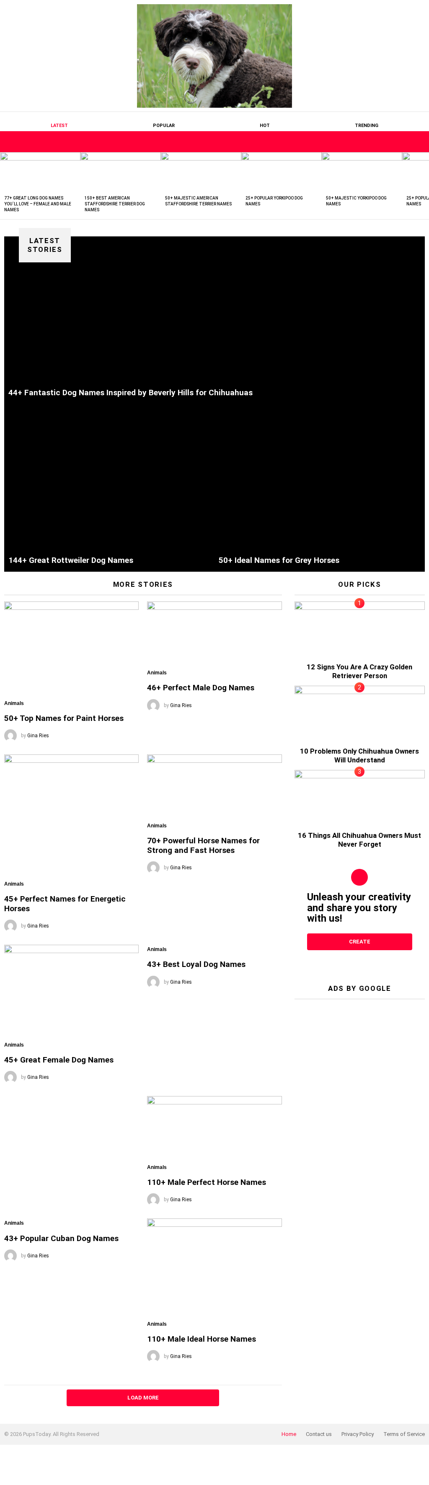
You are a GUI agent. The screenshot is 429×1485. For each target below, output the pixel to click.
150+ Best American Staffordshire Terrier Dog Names (115, 204)
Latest (59, 125)
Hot (265, 125)
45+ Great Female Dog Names (59, 1060)
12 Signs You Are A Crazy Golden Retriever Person (359, 671)
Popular (164, 125)
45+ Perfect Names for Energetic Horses (65, 903)
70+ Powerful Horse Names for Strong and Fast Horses (203, 845)
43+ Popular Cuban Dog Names (61, 1238)
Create (359, 941)
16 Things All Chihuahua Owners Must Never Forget (359, 839)
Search (418, 141)
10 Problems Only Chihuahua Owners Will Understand (359, 755)
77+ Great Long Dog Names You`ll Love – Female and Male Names (37, 204)
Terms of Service (404, 1434)
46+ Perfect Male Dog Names (200, 687)
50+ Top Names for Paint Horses (64, 718)
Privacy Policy (357, 1434)
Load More (143, 1397)
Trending (366, 125)
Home (289, 1434)
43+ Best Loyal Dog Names (196, 964)
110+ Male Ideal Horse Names (201, 1339)
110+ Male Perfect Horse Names (206, 1182)
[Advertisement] (360, 1058)
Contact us (319, 1434)
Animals (14, 703)
